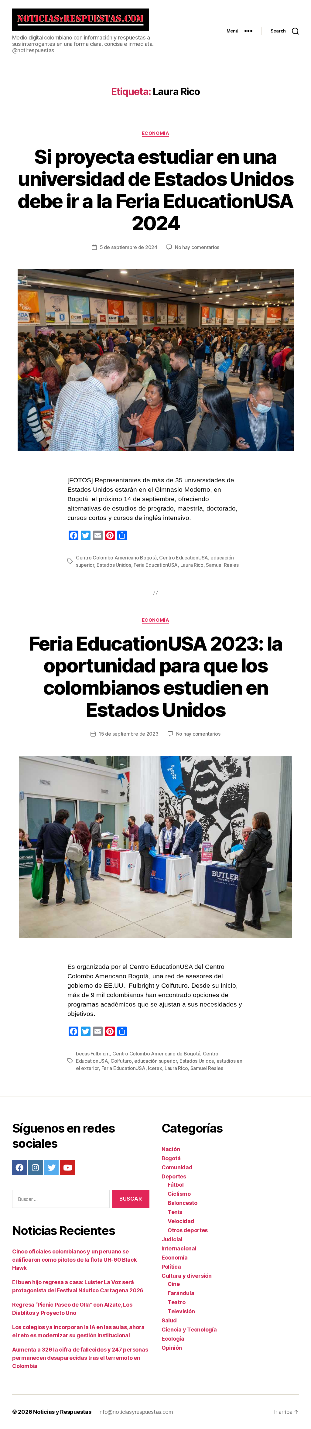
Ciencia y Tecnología (189, 1329)
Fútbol (175, 1184)
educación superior (155, 1061)
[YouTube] (67, 1167)
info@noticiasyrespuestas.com (135, 1412)
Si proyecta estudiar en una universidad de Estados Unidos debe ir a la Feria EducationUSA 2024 (156, 190)
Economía (155, 133)
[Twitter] (51, 1167)
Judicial (172, 1239)
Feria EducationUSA (156, 565)
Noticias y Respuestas (62, 1412)
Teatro (176, 1302)
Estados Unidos (114, 565)
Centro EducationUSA (183, 558)
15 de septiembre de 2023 (129, 734)
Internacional (179, 1248)
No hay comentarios (197, 247)
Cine (174, 1284)
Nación (171, 1149)
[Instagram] (35, 1167)
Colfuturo (121, 1061)
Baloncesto (182, 1203)
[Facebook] (19, 1167)
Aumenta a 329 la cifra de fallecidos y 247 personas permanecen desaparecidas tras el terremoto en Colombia (80, 1357)
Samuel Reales (222, 565)
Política (171, 1266)
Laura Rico (191, 565)
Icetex (155, 1068)
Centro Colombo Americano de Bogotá (156, 1054)
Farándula (181, 1293)
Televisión (181, 1311)
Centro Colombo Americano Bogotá (116, 558)
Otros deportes (188, 1230)
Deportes (174, 1176)
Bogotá (171, 1158)
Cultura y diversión (187, 1276)
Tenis (175, 1212)
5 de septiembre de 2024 (128, 247)
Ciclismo (179, 1194)
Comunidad (177, 1167)
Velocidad (181, 1221)
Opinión (172, 1348)
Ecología (173, 1338)
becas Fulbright (93, 1054)
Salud (169, 1320)
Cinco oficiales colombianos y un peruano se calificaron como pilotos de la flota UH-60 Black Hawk (74, 1259)
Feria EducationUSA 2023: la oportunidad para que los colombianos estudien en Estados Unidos (155, 677)
